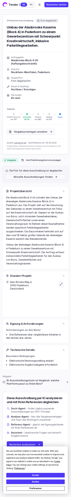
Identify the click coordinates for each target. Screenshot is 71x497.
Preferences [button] (19, 468)
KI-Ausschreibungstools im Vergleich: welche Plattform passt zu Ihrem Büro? (33, 382)
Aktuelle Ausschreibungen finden (33, 176)
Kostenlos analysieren (22, 444)
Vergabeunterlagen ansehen (30, 131)
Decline (35, 482)
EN (31, 4)
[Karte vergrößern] (50, 296)
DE (23, 4)
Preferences (36, 488)
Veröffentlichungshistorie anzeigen (43, 160)
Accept (35, 475)
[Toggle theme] (39, 5)
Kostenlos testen (56, 4)
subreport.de (20, 143)
